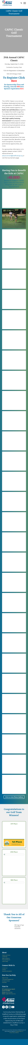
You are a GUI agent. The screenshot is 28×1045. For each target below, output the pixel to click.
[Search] (20, 3)
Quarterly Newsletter (7, 971)
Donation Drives (6, 980)
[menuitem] (20, 3)
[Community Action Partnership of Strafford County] (11, 3)
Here (14, 80)
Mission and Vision (6, 955)
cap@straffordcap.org (10, 993)
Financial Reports (6, 959)
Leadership (4, 956)
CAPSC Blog (5, 961)
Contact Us (4, 968)
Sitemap (17, 1032)
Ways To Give (5, 977)
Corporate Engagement (7, 979)
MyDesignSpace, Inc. (19, 1031)
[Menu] (24, 3)
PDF (18, 87)
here (22, 89)
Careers (4, 969)
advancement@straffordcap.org (12, 156)
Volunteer (4, 982)
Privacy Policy (12, 1032)
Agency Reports (6, 958)
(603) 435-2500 (9, 992)
